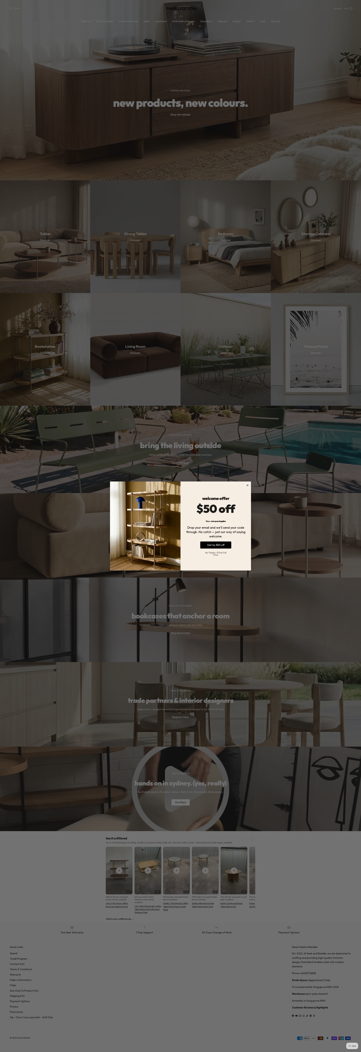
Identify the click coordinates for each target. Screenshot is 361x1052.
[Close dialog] (247, 485)
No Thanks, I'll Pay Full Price (215, 553)
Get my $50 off (215, 545)
